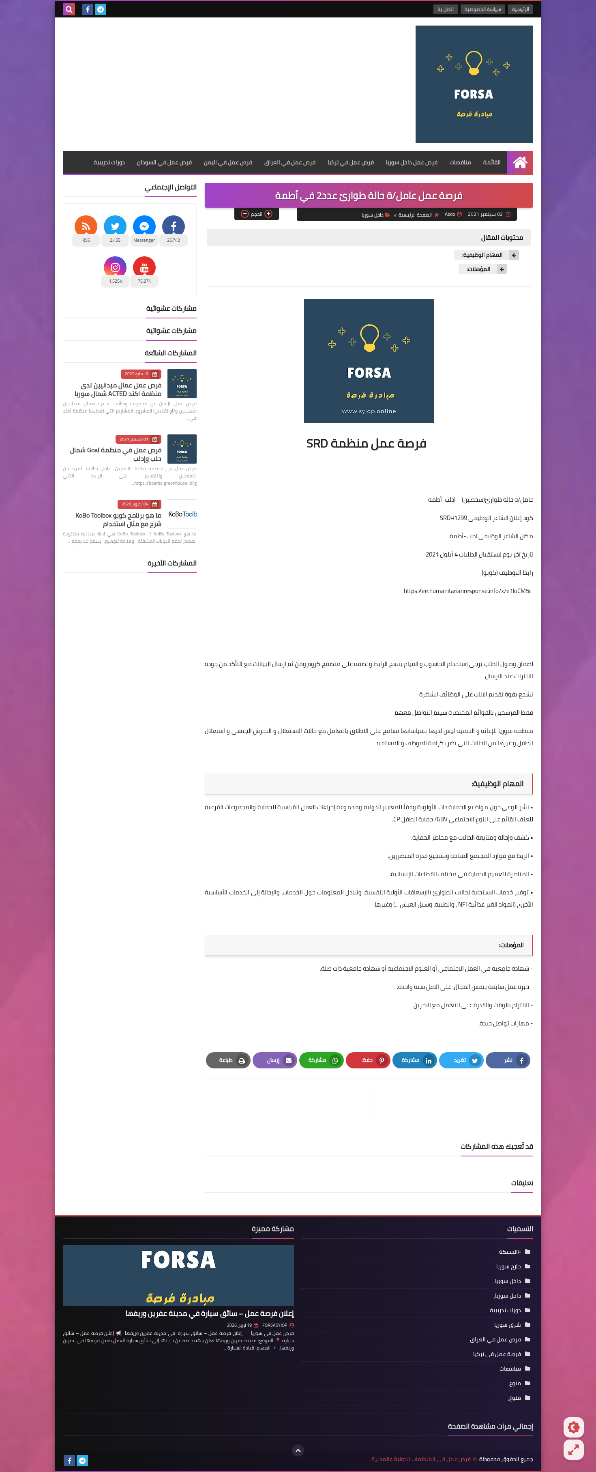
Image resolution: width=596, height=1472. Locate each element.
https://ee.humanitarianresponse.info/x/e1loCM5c (468, 591)
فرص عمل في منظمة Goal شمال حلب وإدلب (115, 454)
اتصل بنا (445, 9)
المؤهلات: (479, 269)
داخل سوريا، (507, 1295)
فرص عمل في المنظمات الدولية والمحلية (421, 1459)
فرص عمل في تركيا (351, 162)
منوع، (514, 1397)
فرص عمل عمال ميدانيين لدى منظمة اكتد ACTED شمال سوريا (118, 389)
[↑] (298, 1450)
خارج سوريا (508, 1266)
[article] (291, 1106)
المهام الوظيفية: (482, 255)
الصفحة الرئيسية (415, 215)
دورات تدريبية (109, 162)
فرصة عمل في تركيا (497, 1354)
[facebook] (87, 9)
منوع (515, 1383)
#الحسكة (510, 1251)
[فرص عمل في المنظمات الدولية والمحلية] (474, 84)
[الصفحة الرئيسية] (520, 162)
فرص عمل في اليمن (228, 162)
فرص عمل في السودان (164, 162)
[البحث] (69, 9)
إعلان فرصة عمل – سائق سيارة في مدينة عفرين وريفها (210, 1313)
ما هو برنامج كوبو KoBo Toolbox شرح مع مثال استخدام (118, 519)
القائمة (492, 162)
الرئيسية (520, 9)
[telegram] (100, 9)
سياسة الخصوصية (483, 9)
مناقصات (460, 162)
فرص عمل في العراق (289, 162)
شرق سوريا (507, 1324)
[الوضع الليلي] (574, 1427)
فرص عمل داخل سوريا (411, 162)
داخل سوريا (373, 215)
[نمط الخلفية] (574, 1450)
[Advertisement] (210, 82)
